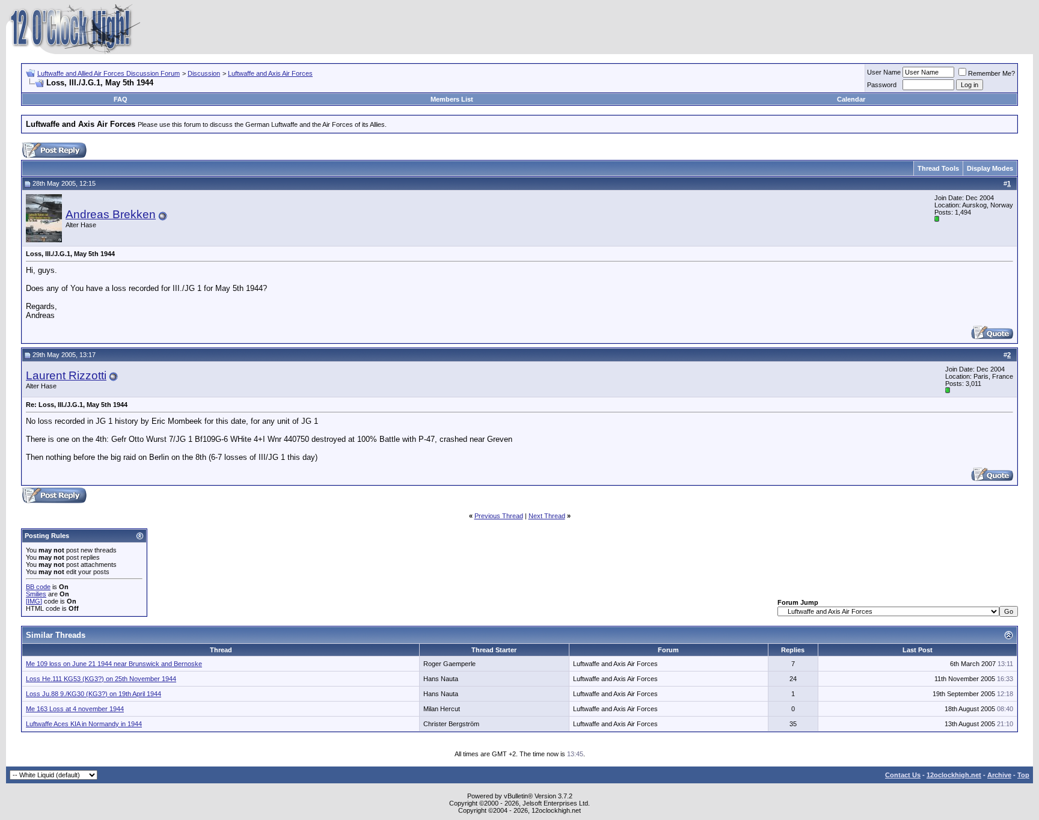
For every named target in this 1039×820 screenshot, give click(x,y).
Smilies (36, 594)
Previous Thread (498, 515)
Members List (452, 99)
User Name (884, 72)
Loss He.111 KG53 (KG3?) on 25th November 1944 (101, 678)
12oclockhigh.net (954, 775)
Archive (999, 775)
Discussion (204, 73)
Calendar (851, 99)
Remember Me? (991, 73)
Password (881, 84)
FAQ (120, 99)
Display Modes (990, 168)
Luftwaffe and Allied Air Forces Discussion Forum (108, 73)
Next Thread (547, 515)
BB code (38, 586)
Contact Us (903, 775)
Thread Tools (938, 168)
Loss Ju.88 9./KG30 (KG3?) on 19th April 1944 (93, 693)
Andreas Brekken (111, 214)
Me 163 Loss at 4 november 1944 (75, 708)
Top (1023, 775)
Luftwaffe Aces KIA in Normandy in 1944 (84, 723)
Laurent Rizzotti (66, 375)
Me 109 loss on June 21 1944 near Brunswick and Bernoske (114, 663)
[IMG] (34, 601)
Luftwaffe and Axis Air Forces (270, 73)
